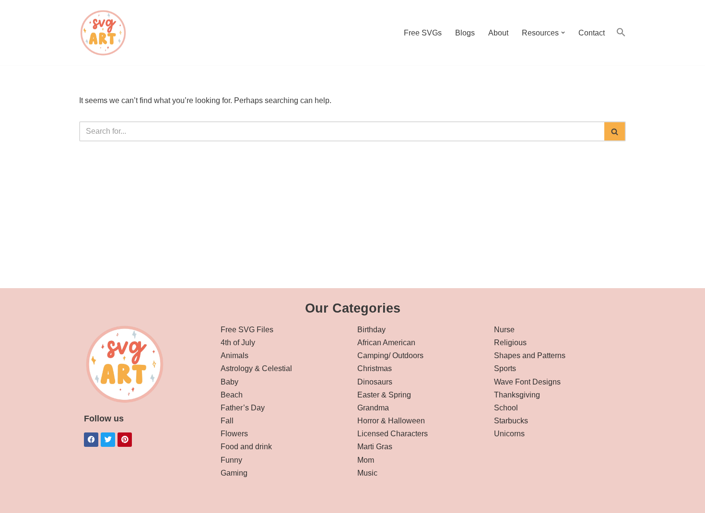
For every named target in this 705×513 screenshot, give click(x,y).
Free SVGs (423, 33)
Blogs (465, 33)
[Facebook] (91, 439)
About (498, 33)
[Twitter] (108, 439)
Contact (591, 33)
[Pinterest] (125, 439)
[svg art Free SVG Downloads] (103, 33)
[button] (563, 33)
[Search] (615, 131)
